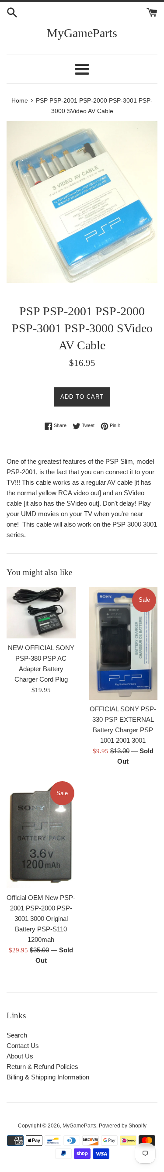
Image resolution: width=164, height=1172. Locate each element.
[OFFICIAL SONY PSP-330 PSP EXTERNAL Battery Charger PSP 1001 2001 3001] (123, 643)
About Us (20, 1056)
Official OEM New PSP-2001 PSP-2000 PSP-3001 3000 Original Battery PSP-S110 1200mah (41, 918)
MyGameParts (82, 33)
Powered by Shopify (123, 1126)
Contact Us (23, 1045)
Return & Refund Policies (42, 1066)
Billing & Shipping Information (48, 1077)
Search (17, 1035)
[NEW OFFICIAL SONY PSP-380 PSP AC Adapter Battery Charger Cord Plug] (41, 612)
